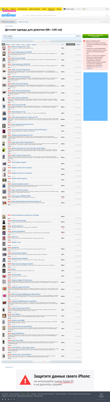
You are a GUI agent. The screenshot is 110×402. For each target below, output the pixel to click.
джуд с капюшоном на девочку (20, 190)
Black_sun (14, 49)
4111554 (13, 74)
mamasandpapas (15, 299)
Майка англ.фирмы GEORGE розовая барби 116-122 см (26, 294)
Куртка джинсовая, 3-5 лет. (19, 111)
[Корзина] (106, 15)
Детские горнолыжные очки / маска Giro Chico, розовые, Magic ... (29, 148)
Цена (63, 44)
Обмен (18, 44)
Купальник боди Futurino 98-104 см (21, 308)
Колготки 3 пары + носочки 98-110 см (21, 354)
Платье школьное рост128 (18, 104)
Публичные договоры (61, 394)
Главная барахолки (9, 26)
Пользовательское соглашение (46, 394)
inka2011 (13, 160)
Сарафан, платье (16, 242)
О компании (5, 394)
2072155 (13, 218)
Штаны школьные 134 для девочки (21, 69)
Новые (78, 44)
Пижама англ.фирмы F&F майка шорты (22, 280)
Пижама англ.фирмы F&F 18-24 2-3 (21, 287)
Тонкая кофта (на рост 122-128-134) (21, 64)
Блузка (13, 269)
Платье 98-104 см (16, 314)
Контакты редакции (14, 394)
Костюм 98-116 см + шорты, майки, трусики (23, 347)
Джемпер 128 (15, 247)
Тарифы (28, 394)
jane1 (13, 140)
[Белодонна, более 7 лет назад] (79, 237)
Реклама (23, 394)
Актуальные (71, 44)
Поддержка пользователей (9, 396)
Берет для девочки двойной (19, 253)
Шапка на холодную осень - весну (21, 46)
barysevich (14, 199)
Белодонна (14, 245)
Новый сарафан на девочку (19, 162)
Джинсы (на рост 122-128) (18, 58)
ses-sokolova (14, 153)
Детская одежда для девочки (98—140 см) (33, 29)
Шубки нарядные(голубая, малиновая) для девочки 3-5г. (26, 201)
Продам (8, 44)
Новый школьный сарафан (19, 220)
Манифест (34, 394)
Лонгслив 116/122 (16, 274)
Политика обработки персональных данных (79, 394)
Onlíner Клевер (70, 9)
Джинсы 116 (15, 236)
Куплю (13, 44)
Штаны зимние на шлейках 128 (20, 97)
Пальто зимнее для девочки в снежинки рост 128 (24, 117)
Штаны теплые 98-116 (17, 340)
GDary (13, 127)
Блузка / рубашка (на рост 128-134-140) (22, 52)
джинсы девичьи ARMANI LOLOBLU (21, 196)
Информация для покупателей (25, 396)
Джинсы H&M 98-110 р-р (18, 333)
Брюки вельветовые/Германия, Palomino (22, 263)
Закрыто (34, 44)
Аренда (28, 44)
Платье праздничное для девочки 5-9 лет (22, 124)
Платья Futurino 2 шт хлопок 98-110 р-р (22, 326)
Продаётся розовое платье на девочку (22, 167)
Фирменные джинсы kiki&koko (20, 258)
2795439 (13, 229)
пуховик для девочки (17, 226)
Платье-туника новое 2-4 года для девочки (23, 142)
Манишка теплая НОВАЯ (18, 320)
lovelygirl (14, 312)
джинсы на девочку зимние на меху (21, 155)
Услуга (23, 44)
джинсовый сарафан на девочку (20, 184)
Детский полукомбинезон (18, 231)
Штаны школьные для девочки (20, 83)
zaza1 (13, 204)
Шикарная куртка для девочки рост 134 (22, 135)
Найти (78, 35)
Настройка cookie (38, 396)
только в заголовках (8, 38)
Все (3, 44)
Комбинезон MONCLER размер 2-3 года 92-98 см (24, 301)
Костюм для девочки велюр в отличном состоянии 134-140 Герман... (30, 129)
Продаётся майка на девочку (19, 178)
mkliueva (13, 132)
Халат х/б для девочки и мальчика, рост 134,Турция (25, 215)
